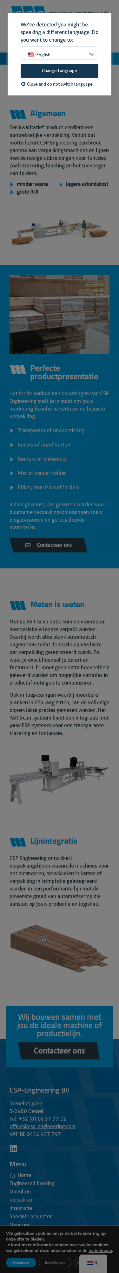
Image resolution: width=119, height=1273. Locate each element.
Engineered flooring (32, 1183)
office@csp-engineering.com (43, 1126)
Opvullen (20, 1192)
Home (24, 1175)
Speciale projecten (31, 1216)
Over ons (20, 1225)
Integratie (21, 1208)
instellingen (100, 1251)
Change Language (59, 70)
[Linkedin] (13, 1148)
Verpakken (22, 1200)
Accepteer (21, 1262)
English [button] (43, 54)
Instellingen (55, 1262)
